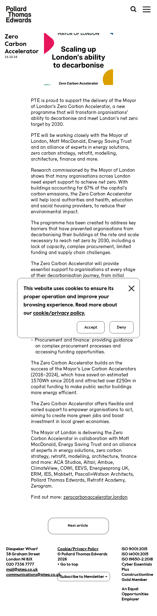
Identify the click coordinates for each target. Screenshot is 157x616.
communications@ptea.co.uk (33, 574)
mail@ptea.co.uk (22, 569)
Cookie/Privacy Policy (78, 549)
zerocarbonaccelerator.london (95, 497)
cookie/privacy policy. (59, 313)
